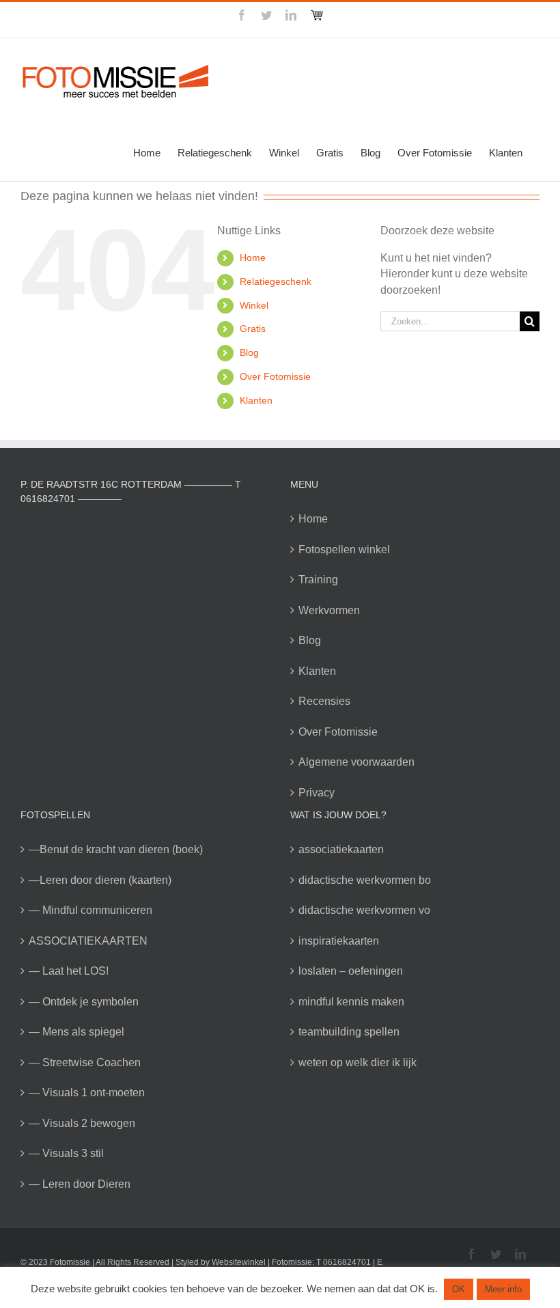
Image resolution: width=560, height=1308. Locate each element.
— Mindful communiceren (90, 910)
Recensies (324, 701)
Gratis (253, 328)
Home (253, 257)
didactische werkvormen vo (364, 910)
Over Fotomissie (275, 376)
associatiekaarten (341, 849)
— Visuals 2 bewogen (82, 1123)
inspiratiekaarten (338, 941)
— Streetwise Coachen (85, 1062)
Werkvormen (329, 610)
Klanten (256, 400)
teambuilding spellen (349, 1032)
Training (318, 579)
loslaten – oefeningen (350, 971)
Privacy (316, 792)
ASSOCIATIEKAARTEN (88, 941)
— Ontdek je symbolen (84, 1001)
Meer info (503, 1289)
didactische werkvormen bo (364, 880)
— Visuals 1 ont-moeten (87, 1092)
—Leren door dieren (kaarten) (100, 880)
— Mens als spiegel (76, 1032)
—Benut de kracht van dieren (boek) (116, 849)
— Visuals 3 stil (66, 1153)
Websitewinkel (239, 1262)
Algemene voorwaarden (356, 762)
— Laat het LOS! (69, 971)
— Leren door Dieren (79, 1184)
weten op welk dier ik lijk (357, 1062)
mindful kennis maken (351, 1001)
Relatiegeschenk (275, 281)
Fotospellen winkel (344, 549)
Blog (249, 352)
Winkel (254, 305)
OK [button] (458, 1289)
